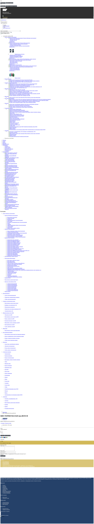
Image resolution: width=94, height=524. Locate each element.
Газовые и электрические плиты (11, 82)
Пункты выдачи (8, 147)
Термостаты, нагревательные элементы (32, 80)
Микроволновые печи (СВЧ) (10, 88)
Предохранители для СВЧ (24, 94)
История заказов (6, 503)
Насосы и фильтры (8, 365)
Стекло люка (17, 124)
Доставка (4, 140)
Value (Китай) (13, 200)
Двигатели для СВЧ (21, 89)
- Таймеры (9, 224)
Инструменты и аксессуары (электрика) (32, 133)
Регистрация (5, 18)
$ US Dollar (5, 9)
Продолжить (3, 6)
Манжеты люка (7, 363)
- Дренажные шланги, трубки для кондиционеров (16, 236)
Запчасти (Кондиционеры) (10, 229)
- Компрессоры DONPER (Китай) (13, 244)
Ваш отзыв (2, 450)
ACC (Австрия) (14, 152)
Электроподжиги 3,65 (22, 87)
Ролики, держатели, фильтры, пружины (32, 101)
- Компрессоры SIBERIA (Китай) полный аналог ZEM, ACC (18, 250)
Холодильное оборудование (10, 258)
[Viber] (5, 437)
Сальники (16, 123)
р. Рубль (4, 10)
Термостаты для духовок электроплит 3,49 (34, 86)
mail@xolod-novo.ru (6, 464)
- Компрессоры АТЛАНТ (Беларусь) (13, 255)
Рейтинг (2, 454)
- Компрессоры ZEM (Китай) (12, 254)
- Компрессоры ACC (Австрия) (15, 55)
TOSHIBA (11, 199)
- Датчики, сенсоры (13, 40)
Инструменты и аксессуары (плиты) (30, 83)
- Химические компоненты (12, 275)
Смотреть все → (12, 46)
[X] (4, 437)
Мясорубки (7, 96)
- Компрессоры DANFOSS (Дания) (13, 243)
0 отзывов (2, 423)
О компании (7, 150)
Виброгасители (19, 64)
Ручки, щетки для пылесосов (26, 106)
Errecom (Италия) (15, 169)
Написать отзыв (8, 423)
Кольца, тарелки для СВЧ (24, 91)
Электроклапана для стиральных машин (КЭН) (36, 129)
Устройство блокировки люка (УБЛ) (30, 126)
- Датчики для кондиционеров (15, 44)
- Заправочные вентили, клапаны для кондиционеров (19, 45)
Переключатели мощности (25, 85)
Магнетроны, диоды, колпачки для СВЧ (32, 93)
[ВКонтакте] (0, 437)
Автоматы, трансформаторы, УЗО (29, 131)
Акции (4, 142)
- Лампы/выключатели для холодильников (15, 220)
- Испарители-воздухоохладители (13, 266)
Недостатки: (2, 452)
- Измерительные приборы (12, 265)
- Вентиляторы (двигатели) (14, 39)
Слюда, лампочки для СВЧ (25, 95)
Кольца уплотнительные (23, 111)
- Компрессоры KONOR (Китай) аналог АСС (15, 248)
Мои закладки (5, 504)
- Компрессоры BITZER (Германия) (16, 56)
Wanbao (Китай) (15, 201)
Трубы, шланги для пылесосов (27, 107)
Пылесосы (7, 103)
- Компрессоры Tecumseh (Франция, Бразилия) (15, 251)
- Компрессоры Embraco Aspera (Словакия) (15, 246)
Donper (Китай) (14, 165)
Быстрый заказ (7, 435)
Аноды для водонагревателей (26, 79)
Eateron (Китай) (14, 166)
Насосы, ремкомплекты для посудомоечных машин (38, 100)
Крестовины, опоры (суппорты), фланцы (33, 112)
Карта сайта (5, 497)
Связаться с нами (6, 498)
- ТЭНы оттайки (10, 226)
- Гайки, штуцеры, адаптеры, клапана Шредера (15, 263)
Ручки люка (17, 122)
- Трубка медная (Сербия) (11, 288)
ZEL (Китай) (12, 205)
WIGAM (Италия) (15, 204)
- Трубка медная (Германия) (14, 69)
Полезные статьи (8, 149)
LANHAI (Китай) (15, 177)
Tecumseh (11, 196)
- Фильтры (9, 274)
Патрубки (16, 116)
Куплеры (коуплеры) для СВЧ (26, 92)
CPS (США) (12, 160)
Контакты (4, 143)
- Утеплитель (9, 273)
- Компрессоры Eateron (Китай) (12, 245)
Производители (5, 151)
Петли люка (17, 117)
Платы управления (20, 118)
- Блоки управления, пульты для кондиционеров (18, 43)
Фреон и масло (17, 77)
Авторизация (5, 17)
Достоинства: (2, 451)
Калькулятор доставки (9, 148)
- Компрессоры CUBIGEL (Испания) (14, 242)
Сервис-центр (7, 146)
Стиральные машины (9, 108)
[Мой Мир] (3, 437)
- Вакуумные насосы (13, 61)
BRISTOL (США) (15, 157)
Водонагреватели (8, 78)
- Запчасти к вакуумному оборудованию (14, 264)
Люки (13, 113)
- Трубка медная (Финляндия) (12, 290)
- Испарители (9, 219)
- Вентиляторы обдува (13, 62)
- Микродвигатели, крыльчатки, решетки (14, 268)
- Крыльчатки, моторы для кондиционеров (15, 234)
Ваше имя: (2, 445)
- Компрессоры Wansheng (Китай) (13, 252)
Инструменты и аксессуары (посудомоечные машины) (40, 99)
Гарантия (4, 490)
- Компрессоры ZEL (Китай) (12, 253)
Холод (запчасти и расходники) (10, 37)
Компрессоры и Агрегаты (19, 54)
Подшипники (17, 119)
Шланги (14, 127)
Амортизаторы (18, 109)
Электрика (7, 130)
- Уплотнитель (9, 227)
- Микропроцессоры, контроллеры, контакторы (16, 269)
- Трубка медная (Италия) (11, 286)
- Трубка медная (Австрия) (14, 67)
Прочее (14, 120)
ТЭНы (14, 125)
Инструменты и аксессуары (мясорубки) (32, 97)
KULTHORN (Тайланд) (9, 176)
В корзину (2, 435)
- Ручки (8, 223)
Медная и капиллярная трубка (27, 66)
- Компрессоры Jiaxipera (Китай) (13, 247)
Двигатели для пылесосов (24, 105)
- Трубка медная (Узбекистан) (12, 289)
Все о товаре (5, 418)
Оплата (4, 141)
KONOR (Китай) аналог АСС (10, 174)
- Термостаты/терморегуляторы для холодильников (16, 225)
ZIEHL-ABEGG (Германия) (12, 207)
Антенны (15, 132)
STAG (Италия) (14, 193)
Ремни (14, 121)
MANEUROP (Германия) (9, 179)
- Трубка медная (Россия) (11, 287)
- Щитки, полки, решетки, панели (13, 228)
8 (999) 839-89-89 (6, 463)
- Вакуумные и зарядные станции (15, 60)
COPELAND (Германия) (9, 159)
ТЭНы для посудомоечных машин (29, 102)
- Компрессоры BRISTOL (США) (15, 57)
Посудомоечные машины (9, 98)
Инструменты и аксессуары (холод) (30, 65)
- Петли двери (9, 221)
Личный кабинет (6, 502)
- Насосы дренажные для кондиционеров (14, 235)
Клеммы (14, 134)
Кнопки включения (21, 110)
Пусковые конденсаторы (24, 136)
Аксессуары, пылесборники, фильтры (31, 104)
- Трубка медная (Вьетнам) (14, 68)
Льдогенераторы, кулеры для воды (11, 256)
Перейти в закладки (9, 2)
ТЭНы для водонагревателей (26, 81)
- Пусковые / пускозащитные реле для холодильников (17, 222)
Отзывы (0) (5, 419)
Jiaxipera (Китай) (15, 172)
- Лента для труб (10, 267)
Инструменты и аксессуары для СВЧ (31, 90)
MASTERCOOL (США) (9, 181)
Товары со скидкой (6, 509)
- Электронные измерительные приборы (14, 276)
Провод (14, 135)
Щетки (14, 128)
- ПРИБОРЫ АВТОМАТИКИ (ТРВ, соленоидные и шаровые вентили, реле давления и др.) (24, 270)
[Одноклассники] (2, 437)
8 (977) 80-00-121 (6, 461)
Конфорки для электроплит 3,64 (28, 84)
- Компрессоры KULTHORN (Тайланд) (14, 249)
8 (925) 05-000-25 (6, 462)
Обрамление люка (8, 367)
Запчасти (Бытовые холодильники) (29, 38)
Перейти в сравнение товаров (11, 6)
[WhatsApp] (6, 437)
